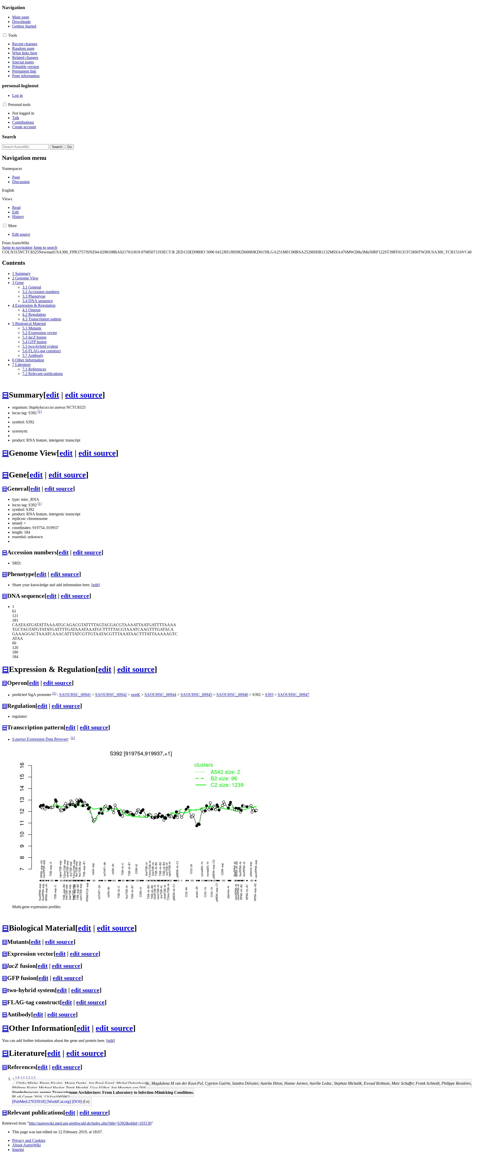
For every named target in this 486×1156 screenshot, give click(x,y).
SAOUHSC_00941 (75, 695)
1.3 (33, 1077)
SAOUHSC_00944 (160, 695)
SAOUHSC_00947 (293, 695)
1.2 (28, 1077)
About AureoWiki (26, 1145)
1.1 (23, 1077)
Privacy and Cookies (28, 1140)
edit (52, 394)
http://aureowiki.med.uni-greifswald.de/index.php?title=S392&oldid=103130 (90, 1123)
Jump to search (45, 247)
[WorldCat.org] (59, 1101)
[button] (4, 35)
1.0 (17, 1077)
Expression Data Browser (40, 739)
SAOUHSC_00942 (111, 695)
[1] (40, 411)
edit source (83, 394)
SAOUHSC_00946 (232, 695)
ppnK (135, 695)
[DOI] (77, 1101)
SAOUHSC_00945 (196, 695)
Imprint (18, 1149)
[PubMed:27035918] (29, 1101)
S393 (269, 695)
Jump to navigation (17, 247)
